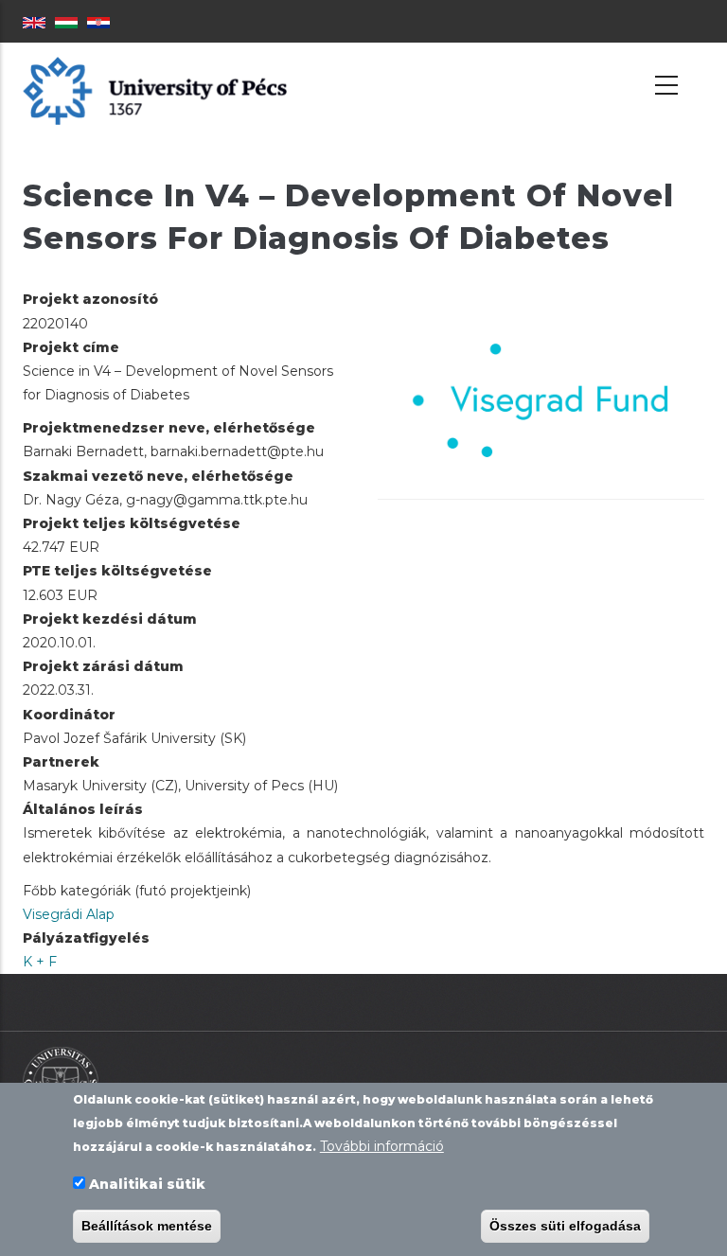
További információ (382, 1146)
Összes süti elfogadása (565, 1225)
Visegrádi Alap (69, 914)
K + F (40, 961)
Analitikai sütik (147, 1184)
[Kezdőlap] (155, 89)
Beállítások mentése (146, 1225)
